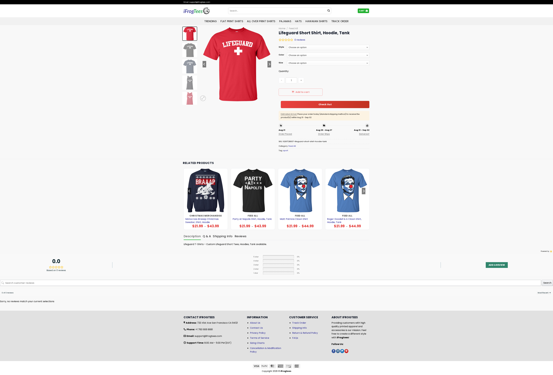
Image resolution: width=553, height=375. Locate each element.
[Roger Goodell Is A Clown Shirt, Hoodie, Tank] (347, 190)
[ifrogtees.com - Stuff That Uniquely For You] (204, 10)
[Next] (269, 64)
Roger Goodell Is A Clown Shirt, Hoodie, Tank (344, 221)
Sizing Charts (257, 343)
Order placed (285, 134)
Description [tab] (192, 236)
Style (281, 47)
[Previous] (204, 64)
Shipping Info (299, 328)
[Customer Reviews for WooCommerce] (550, 251)
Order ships (324, 134)
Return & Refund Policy (305, 333)
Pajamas (285, 21)
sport (285, 150)
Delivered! (364, 134)
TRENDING (210, 21)
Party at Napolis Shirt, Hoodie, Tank (252, 219)
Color (281, 55)
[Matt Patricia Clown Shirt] (300, 190)
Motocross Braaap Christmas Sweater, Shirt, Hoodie (202, 221)
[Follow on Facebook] (334, 351)
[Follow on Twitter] (342, 351)
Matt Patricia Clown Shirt (294, 219)
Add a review (497, 264)
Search (547, 282)
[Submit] (328, 10)
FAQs (295, 338)
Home (282, 28)
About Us (255, 322)
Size (281, 63)
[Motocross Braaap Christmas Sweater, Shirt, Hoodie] (206, 190)
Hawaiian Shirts (316, 21)
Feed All (293, 28)
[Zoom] (203, 98)
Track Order (340, 21)
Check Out (325, 104)
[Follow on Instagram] (338, 351)
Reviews (241, 236)
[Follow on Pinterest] (346, 351)
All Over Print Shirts (261, 21)
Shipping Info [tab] (222, 236)
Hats (298, 21)
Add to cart (302, 92)
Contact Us (256, 328)
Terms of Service (259, 338)
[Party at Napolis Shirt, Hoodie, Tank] (253, 190)
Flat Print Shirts (231, 21)
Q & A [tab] (207, 236)
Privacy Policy (258, 333)
